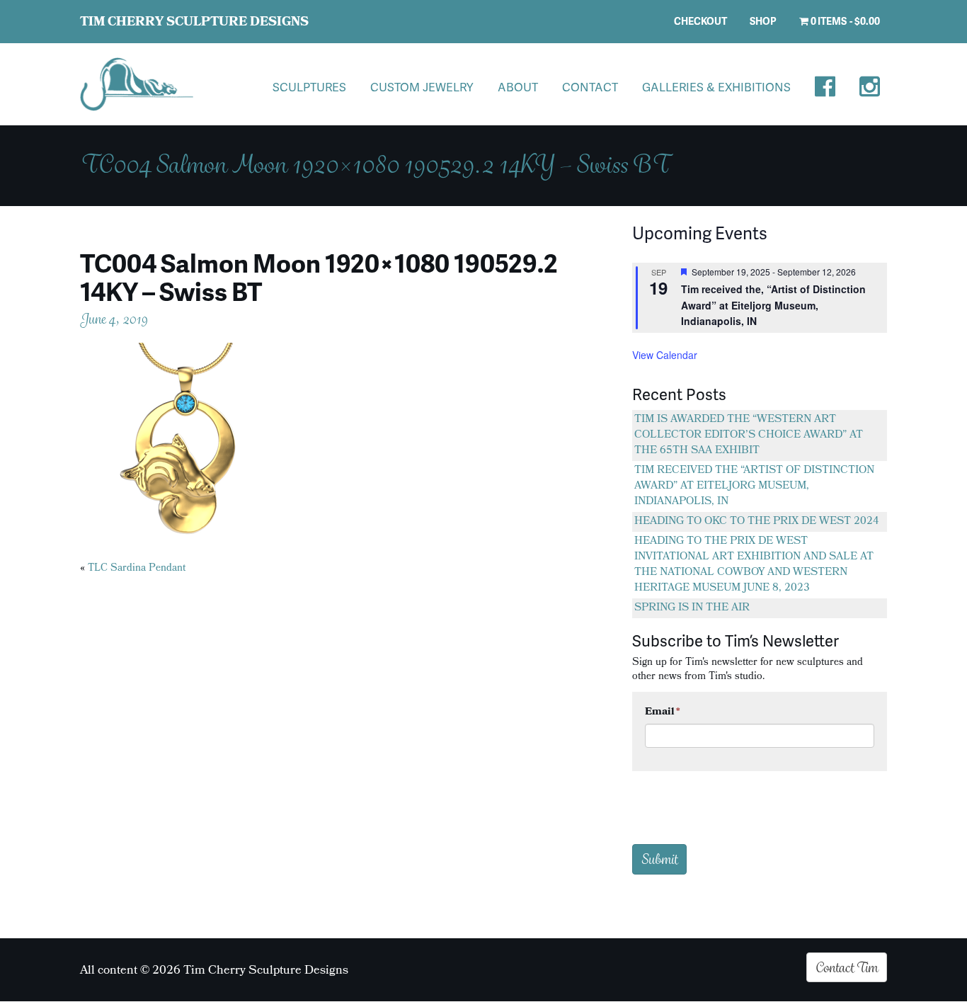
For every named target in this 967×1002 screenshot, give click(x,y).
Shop (763, 21)
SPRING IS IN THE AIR (692, 608)
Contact (590, 86)
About (518, 86)
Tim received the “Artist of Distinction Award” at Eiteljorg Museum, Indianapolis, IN (754, 486)
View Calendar (664, 355)
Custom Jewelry (422, 86)
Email (662, 712)
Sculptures (309, 86)
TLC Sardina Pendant (136, 569)
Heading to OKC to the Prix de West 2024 (756, 522)
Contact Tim (847, 967)
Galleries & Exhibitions (716, 86)
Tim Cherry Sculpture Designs (194, 23)
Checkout (700, 21)
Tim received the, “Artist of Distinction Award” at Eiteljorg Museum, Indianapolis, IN (773, 305)
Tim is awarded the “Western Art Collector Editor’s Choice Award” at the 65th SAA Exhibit (748, 435)
